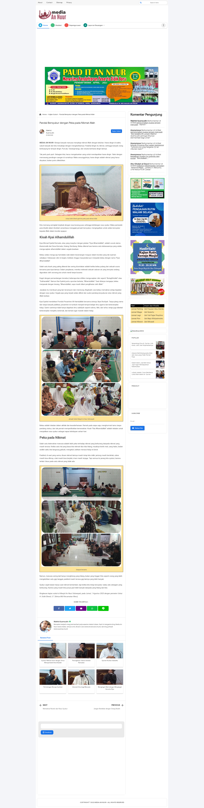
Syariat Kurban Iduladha (110, 660)
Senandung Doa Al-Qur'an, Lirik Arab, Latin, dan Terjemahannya (142, 344)
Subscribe (138, 428)
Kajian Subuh (116, 131)
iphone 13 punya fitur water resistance (147, 145)
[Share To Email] (81, 608)
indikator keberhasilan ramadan (150, 166)
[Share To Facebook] (59, 608)
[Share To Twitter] (70, 608)
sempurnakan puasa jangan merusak (146, 132)
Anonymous (135, 130)
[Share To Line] (103, 608)
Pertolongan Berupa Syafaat (52, 687)
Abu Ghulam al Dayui (139, 164)
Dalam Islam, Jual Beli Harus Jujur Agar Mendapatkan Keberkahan (141, 365)
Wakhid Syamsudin (61, 622)
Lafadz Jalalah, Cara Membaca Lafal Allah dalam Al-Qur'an (142, 373)
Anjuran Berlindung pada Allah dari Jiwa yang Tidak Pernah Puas (142, 355)
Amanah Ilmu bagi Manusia (81, 687)
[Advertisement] (102, 47)
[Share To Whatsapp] (92, 608)
